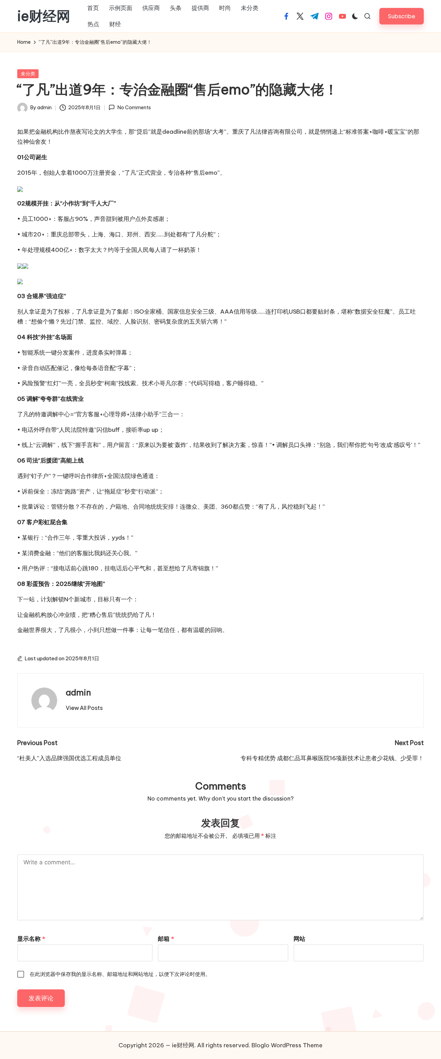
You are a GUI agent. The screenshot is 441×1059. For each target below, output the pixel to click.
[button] (401, 16)
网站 (299, 939)
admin (78, 692)
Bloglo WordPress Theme (287, 1045)
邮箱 (166, 939)
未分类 (28, 74)
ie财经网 (43, 16)
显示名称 (31, 939)
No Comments (134, 107)
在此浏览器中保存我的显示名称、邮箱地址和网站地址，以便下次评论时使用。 (120, 974)
